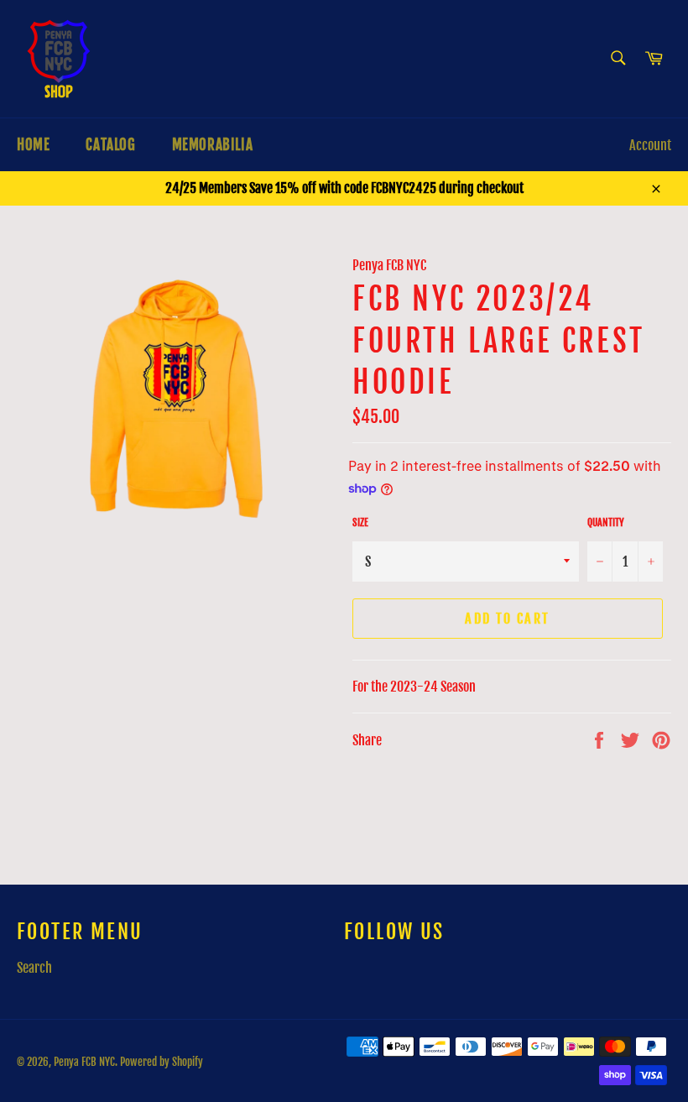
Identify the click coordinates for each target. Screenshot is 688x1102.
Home (33, 145)
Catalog (110, 145)
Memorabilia (212, 145)
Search (34, 967)
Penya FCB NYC (84, 1061)
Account (650, 145)
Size (360, 522)
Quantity (605, 522)
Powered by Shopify (161, 1061)
